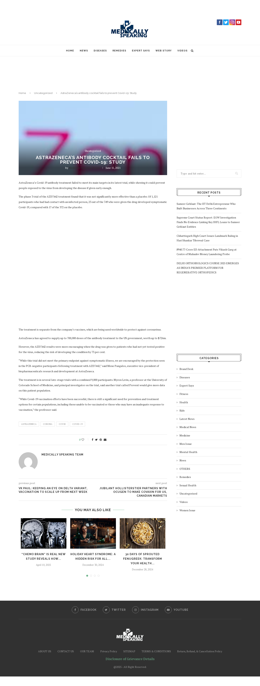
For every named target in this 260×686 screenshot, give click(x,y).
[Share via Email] (105, 439)
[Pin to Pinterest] (101, 439)
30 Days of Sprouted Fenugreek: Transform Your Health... (142, 559)
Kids (182, 410)
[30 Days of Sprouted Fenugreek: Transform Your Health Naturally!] (142, 533)
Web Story (164, 50)
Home (70, 50)
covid (62, 424)
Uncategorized (43, 93)
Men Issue (185, 444)
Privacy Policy (108, 651)
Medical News (187, 427)
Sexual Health (187, 485)
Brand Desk (186, 369)
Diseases (100, 50)
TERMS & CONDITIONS (156, 651)
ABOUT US (44, 651)
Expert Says (141, 50)
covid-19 (77, 424)
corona (47, 424)
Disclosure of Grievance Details (130, 658)
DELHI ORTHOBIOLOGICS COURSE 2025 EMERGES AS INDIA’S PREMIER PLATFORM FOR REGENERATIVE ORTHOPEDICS (208, 267)
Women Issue (187, 510)
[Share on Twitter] (96, 439)
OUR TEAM (87, 651)
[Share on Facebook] (92, 439)
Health (183, 402)
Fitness (183, 394)
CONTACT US (65, 651)
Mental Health (188, 452)
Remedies (119, 50)
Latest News (187, 419)
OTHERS (184, 469)
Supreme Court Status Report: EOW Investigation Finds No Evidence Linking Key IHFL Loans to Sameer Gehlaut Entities (208, 222)
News (84, 50)
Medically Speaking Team (84, 168)
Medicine (184, 435)
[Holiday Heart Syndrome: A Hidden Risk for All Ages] (93, 533)
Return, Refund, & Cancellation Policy (199, 651)
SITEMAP (129, 651)
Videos (182, 50)
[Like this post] (85, 439)
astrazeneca (29, 424)
